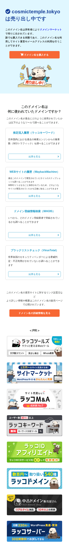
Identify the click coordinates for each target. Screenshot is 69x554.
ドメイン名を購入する (36, 54)
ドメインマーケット (51, 29)
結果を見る (34, 156)
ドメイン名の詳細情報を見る (34, 313)
